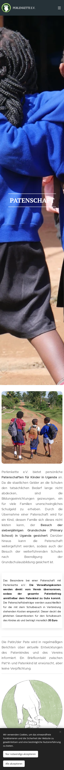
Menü (59, 8)
